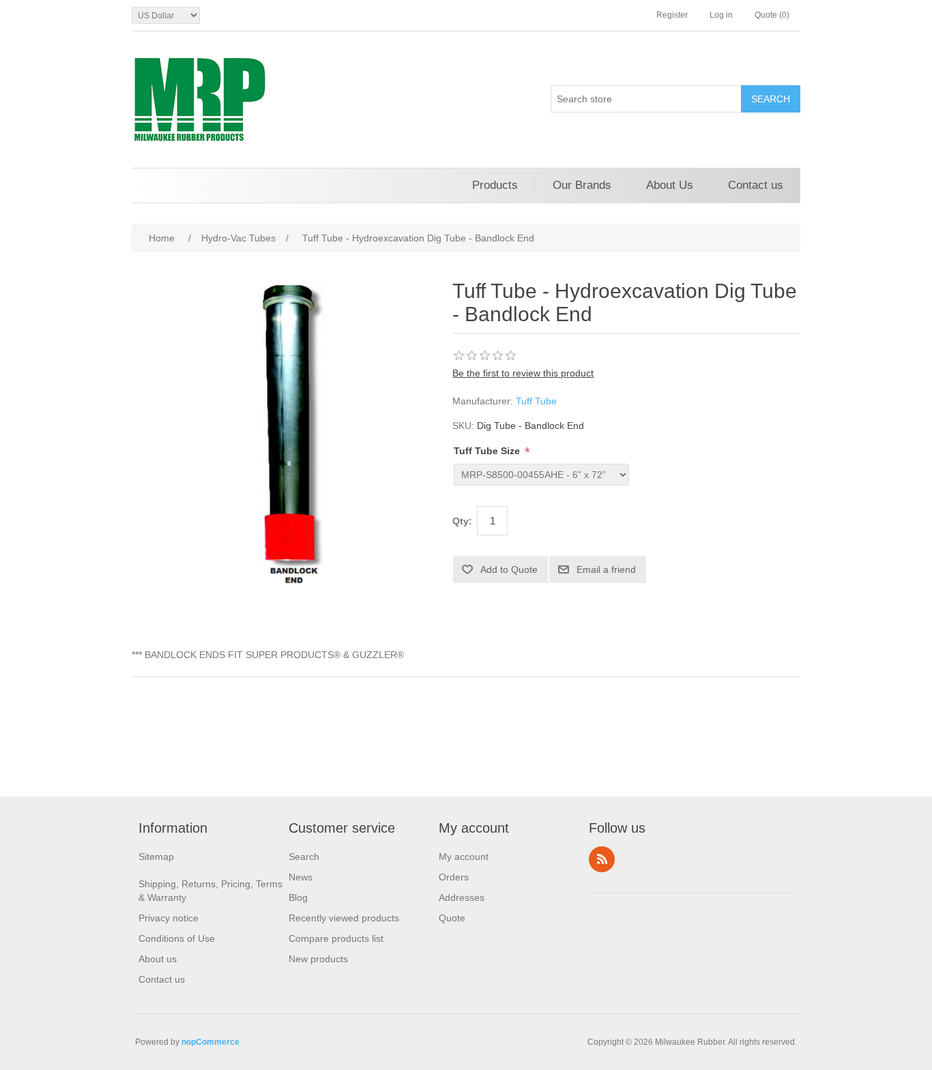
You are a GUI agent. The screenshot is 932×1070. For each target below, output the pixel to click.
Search (304, 856)
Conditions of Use (177, 938)
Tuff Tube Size (488, 450)
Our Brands (582, 185)
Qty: (462, 521)
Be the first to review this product (523, 373)
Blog (298, 897)
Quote (452, 917)
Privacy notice (169, 917)
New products (318, 958)
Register (672, 15)
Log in (721, 15)
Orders (454, 877)
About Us (669, 185)
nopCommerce (210, 1042)
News (300, 877)
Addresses (461, 897)
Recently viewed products (344, 917)
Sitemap (156, 856)
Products (495, 185)
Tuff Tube (536, 401)
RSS (602, 859)
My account (464, 856)
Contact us (755, 185)
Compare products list (336, 938)
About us (158, 958)
